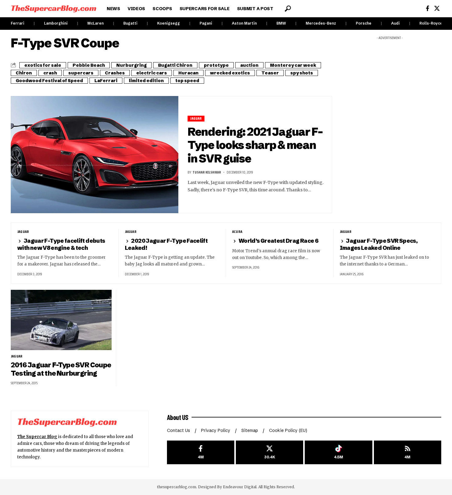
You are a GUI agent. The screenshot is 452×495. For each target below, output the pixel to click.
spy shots (301, 73)
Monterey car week (293, 65)
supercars (80, 73)
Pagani (206, 23)
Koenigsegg (168, 23)
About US (177, 417)
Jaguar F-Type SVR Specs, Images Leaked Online (379, 244)
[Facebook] (427, 8)
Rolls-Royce (430, 23)
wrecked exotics (230, 73)
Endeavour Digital (239, 487)
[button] (288, 8)
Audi (395, 23)
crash (50, 73)
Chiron (24, 73)
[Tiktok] (338, 452)
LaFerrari (105, 80)
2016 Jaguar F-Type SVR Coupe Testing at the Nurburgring (61, 369)
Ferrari (17, 23)
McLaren (95, 23)
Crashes (115, 73)
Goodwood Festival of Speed (49, 80)
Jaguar (196, 119)
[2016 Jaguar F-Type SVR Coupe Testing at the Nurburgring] (61, 320)
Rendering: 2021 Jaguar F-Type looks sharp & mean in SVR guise (255, 145)
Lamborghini (56, 23)
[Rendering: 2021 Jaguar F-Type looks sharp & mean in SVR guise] (94, 155)
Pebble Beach (89, 65)
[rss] (407, 452)
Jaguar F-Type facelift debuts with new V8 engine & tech (61, 244)
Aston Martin (244, 23)
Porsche (363, 23)
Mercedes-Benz (321, 23)
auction (249, 65)
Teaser (270, 73)
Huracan (188, 73)
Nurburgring (131, 65)
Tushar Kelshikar (206, 172)
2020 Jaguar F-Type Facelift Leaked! (166, 244)
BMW (281, 23)
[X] (437, 8)
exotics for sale (42, 65)
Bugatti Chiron (175, 65)
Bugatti (130, 23)
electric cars (151, 73)
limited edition (146, 80)
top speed (187, 80)
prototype (216, 65)
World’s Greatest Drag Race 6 (278, 240)
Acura (237, 231)
